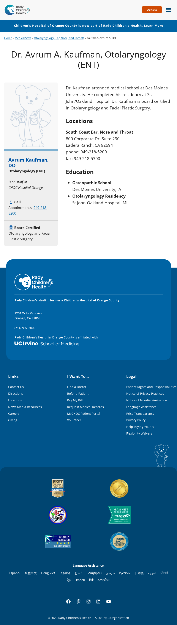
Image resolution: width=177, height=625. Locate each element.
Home (8, 38)
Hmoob (80, 580)
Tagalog (64, 573)
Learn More (153, 25)
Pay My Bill (75, 400)
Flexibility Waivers (139, 433)
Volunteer (74, 420)
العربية (152, 573)
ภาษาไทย (104, 580)
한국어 (79, 573)
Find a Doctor (76, 387)
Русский (125, 573)
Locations (15, 400)
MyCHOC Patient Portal (83, 413)
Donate (152, 10)
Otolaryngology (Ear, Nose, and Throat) (59, 38)
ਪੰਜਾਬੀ (164, 573)
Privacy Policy (135, 420)
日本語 (139, 573)
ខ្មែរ (69, 580)
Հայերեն (95, 573)
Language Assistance (141, 407)
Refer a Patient (77, 393)
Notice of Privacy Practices (145, 393)
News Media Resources (25, 407)
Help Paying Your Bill (141, 427)
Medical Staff (23, 38)
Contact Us (16, 387)
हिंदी (91, 580)
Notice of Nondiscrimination (146, 400)
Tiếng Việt (48, 573)
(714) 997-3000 (24, 328)
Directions (15, 393)
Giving (12, 420)
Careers (13, 413)
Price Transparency (140, 413)
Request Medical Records (85, 407)
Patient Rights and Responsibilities (151, 387)
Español (14, 573)
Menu (167, 9)
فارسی (110, 573)
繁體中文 (31, 573)
